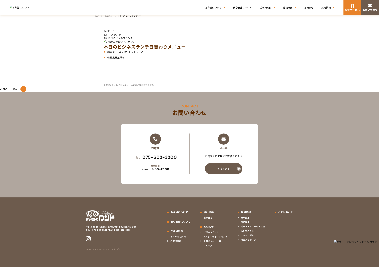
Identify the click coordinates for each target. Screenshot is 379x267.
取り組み (208, 217)
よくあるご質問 (178, 236)
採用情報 (326, 7)
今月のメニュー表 (212, 241)
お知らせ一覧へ (8, 89)
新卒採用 (245, 217)
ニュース (208, 245)
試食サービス (352, 9)
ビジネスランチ (211, 232)
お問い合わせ (370, 9)
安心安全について (242, 7)
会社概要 (288, 7)
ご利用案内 (266, 7)
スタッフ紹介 (247, 235)
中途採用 (245, 222)
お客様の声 (175, 240)
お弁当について (213, 7)
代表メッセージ (248, 239)
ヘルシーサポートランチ (216, 236)
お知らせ (309, 7)
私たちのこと (247, 230)
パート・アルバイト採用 (253, 226)
